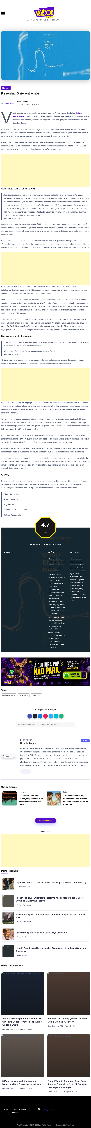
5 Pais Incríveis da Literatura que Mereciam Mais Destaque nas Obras (21, 1082)
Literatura (5, 88)
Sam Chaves (52, 1026)
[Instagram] (68, 1109)
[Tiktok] (73, 1109)
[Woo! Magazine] (44, 12)
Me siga (85, 740)
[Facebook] (84, 1109)
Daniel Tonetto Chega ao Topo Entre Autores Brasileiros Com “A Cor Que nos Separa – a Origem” (67, 1084)
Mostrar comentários (45, 821)
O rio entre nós (23, 695)
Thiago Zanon (36, 695)
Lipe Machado (7, 1029)
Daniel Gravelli (53, 1092)
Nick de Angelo (22, 101)
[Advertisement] (45, 170)
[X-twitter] (78, 1109)
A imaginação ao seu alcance (44, 20)
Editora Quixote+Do (8, 695)
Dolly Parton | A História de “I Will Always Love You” (41, 933)
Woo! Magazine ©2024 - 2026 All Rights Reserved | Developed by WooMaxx (45, 1125)
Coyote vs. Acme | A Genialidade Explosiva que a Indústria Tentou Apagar (52, 882)
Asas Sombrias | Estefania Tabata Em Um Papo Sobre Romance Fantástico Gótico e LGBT (22, 1021)
